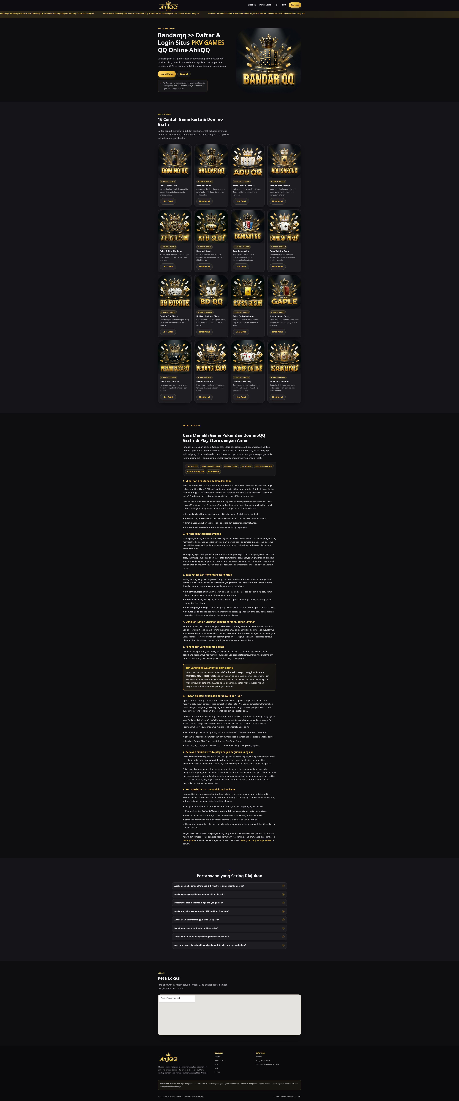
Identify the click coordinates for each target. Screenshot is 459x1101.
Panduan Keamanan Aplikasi (267, 1064)
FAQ (284, 5)
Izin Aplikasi (246, 466)
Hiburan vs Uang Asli (195, 471)
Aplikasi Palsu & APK (263, 466)
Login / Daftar (167, 74)
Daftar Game (265, 5)
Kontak (259, 1056)
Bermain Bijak (213, 471)
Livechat (184, 74)
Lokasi (217, 1072)
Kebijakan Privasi (263, 1060)
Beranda (252, 5)
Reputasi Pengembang (211, 466)
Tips (277, 5)
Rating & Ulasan (230, 466)
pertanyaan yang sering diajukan (256, 840)
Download (295, 5)
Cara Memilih (192, 466)
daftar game (189, 840)
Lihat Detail (168, 201)
